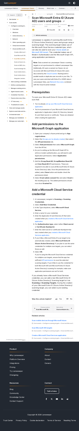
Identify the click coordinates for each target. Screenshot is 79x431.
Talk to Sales (52, 391)
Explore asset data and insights (18, 111)
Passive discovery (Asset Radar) (19, 98)
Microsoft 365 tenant (40, 52)
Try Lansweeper (16, 371)
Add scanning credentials (18, 81)
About (47, 355)
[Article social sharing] (64, 29)
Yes (60, 299)
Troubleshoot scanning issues (18, 104)
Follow (52, 30)
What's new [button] (50, 8)
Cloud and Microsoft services (20, 49)
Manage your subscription (17, 121)
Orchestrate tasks (14, 114)
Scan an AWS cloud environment (20, 65)
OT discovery (15, 101)
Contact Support (16, 401)
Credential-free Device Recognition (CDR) (18, 95)
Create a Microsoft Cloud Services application (20, 52)
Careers (48, 363)
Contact (48, 359)
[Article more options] (72, 29)
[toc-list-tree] (59, 29)
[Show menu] (69, 3)
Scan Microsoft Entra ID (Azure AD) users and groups (20, 59)
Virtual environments (19, 45)
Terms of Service (54, 420)
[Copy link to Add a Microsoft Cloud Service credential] (48, 194)
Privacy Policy (21, 420)
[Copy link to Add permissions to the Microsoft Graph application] (72, 128)
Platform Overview (17, 359)
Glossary (41, 8)
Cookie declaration (37, 420)
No (71, 299)
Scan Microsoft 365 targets (20, 55)
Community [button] (62, 8)
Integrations (14, 363)
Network (15, 39)
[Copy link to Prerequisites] (53, 92)
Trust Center (8, 420)
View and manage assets (17, 108)
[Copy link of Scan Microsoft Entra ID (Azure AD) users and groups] (63, 21)
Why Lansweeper (17, 355)
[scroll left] (35, 14)
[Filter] (25, 15)
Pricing (12, 367)
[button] (11, 8)
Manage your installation (16, 118)
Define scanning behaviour (19, 85)
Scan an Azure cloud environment (20, 62)
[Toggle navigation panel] (29, 17)
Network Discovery (57, 82)
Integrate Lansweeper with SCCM (20, 78)
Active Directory (18, 36)
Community (14, 393)
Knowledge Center (17, 397)
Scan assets (13, 22)
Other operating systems (20, 42)
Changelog (14, 375)
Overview (16, 29)
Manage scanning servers (19, 88)
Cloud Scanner (52, 74)
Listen (72, 25)
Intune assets (61, 50)
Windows (15, 32)
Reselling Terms (70, 420)
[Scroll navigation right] (75, 8)
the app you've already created (54, 139)
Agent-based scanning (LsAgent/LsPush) (18, 91)
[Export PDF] (68, 29)
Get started (12, 19)
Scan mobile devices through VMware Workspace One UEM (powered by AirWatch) (20, 75)
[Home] (10, 3)
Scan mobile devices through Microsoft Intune (20, 72)
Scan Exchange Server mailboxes (20, 68)
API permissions (47, 260)
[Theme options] (74, 3)
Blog (11, 389)
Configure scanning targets (19, 26)
